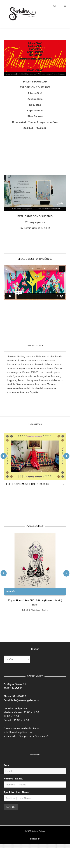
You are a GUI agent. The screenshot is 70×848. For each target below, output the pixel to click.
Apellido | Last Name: (17, 792)
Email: (7, 765)
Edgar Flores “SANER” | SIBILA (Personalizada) (35, 600)
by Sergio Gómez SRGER (35, 227)
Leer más (10, 591)
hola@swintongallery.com (25, 700)
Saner (35, 604)
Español (9, 659)
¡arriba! (33, 839)
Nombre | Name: (13, 778)
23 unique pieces (35, 222)
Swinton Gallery (38, 831)
